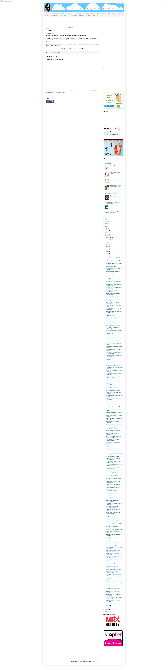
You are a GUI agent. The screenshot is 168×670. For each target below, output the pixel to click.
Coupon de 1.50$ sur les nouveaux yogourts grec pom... (113, 470)
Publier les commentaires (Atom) (58, 92)
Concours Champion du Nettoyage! (113, 487)
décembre (108, 237)
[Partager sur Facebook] (58, 52)
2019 (106, 226)
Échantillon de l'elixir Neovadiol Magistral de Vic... (112, 291)
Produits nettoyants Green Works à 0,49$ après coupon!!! (112, 203)
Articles (93, 15)
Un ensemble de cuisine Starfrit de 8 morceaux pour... (113, 285)
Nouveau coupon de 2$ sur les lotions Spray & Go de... (113, 393)
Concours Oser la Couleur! (111, 266)
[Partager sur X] (57, 52)
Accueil (72, 90)
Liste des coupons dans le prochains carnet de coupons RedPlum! (112, 193)
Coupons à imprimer (90, 13)
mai (107, 249)
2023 (106, 219)
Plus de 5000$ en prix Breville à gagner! (114, 330)
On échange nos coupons (84, 15)
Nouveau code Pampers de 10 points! (113, 569)
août (107, 244)
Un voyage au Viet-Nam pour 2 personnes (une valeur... (112, 507)
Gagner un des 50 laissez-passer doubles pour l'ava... (112, 492)
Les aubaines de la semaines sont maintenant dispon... (113, 377)
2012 (106, 611)
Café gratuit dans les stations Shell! (113, 271)
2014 (106, 235)
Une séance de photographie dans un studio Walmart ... (113, 374)
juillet (107, 246)
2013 (106, 609)
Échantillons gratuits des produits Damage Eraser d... (112, 440)
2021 (106, 223)
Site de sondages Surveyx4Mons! (113, 325)
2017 (106, 230)
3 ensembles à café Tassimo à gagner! (114, 603)
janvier (107, 607)
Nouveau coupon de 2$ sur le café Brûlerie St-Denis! (113, 564)
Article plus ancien (95, 90)
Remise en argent (73, 15)
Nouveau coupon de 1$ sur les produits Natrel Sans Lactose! (115, 186)
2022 (106, 221)
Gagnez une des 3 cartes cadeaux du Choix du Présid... (113, 361)
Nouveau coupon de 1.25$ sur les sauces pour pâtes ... (113, 459)
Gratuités (46, 15)
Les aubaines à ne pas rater (58, 13)
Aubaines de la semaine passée (115, 206)
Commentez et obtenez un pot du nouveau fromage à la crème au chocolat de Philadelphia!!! (113, 162)
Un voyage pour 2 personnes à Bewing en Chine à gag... (114, 347)
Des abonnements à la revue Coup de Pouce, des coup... (113, 315)
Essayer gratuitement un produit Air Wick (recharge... (113, 261)
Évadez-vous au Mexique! (111, 425)
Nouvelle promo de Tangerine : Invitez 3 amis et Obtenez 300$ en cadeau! (116, 180)
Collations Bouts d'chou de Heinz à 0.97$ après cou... (113, 448)
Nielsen (61, 38)
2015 (106, 234)
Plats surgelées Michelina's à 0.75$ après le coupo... (113, 407)
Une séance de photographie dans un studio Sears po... (113, 462)
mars (107, 253)
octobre (107, 240)
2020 (106, 225)
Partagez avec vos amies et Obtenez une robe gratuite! (113, 341)
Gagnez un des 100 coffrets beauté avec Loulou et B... (113, 473)
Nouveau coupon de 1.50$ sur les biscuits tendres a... (113, 513)
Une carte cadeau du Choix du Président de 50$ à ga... (112, 543)
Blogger (95, 661)
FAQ (97, 15)
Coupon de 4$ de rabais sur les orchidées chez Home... (112, 490)
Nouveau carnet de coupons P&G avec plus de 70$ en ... (114, 557)
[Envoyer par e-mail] (54, 52)
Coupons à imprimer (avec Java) (103, 13)
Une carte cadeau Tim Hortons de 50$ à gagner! (115, 196)
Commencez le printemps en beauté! (113, 424)
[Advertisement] (69, 21)
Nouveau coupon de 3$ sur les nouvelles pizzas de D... (112, 428)
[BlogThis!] (55, 52)
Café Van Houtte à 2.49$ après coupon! (114, 562)
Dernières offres (69, 13)
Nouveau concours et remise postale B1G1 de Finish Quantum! (112, 212)
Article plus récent (49, 90)
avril (107, 251)
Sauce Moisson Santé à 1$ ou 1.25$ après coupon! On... (113, 437)
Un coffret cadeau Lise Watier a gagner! (114, 529)
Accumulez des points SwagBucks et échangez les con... (113, 353)
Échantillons (120, 13)
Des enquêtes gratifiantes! (111, 363)
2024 (106, 217)
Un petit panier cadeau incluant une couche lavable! (113, 482)
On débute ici (47, 13)
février (107, 605)
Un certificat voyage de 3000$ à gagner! (114, 365)
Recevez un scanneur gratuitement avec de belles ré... (113, 294)
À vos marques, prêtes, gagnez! (112, 456)
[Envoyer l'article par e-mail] (52, 52)
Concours (114, 13)
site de (57, 38)
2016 (106, 232)
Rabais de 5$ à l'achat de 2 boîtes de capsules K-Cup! (113, 333)
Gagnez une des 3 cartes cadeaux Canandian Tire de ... (113, 402)
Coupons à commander (79, 13)
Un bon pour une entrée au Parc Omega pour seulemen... (112, 521)
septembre (108, 242)
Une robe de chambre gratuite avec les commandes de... (114, 465)
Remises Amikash (64, 15)
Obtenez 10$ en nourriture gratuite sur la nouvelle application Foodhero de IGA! (116, 167)
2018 (106, 228)
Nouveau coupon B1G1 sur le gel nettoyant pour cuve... (112, 468)
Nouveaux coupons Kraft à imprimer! (113, 545)
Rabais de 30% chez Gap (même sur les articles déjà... (113, 312)
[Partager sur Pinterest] (59, 52)
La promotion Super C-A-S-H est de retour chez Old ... (113, 476)
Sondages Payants (54, 15)
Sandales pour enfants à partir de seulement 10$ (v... (113, 501)
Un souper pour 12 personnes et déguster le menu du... (112, 567)
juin (107, 248)
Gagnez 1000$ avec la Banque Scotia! (114, 296)
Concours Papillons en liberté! (112, 297)
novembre (108, 239)
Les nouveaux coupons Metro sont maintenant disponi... (113, 572)
